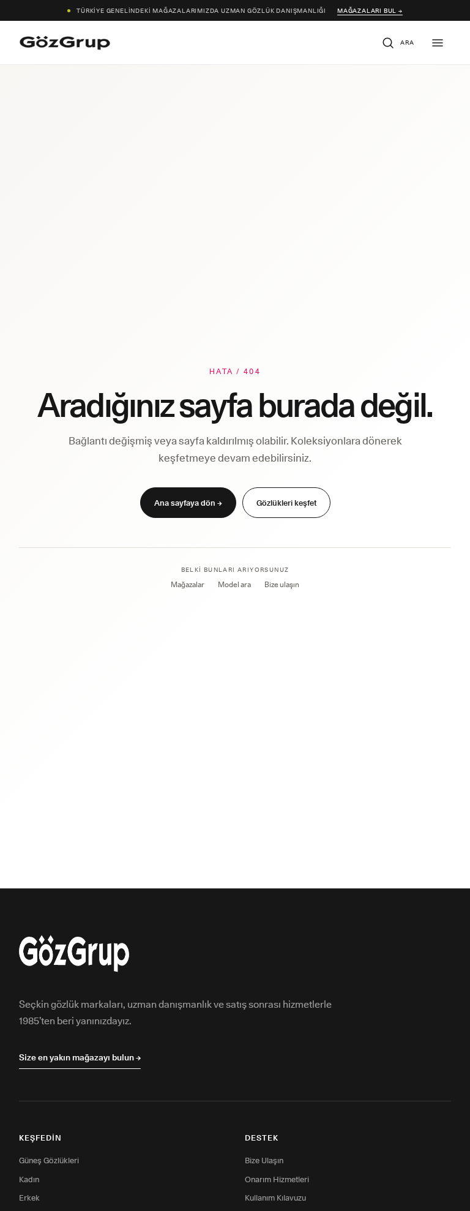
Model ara (234, 584)
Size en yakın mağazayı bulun (80, 1057)
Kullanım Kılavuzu (275, 1197)
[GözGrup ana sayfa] (65, 42)
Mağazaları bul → (370, 10)
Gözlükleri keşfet (286, 502)
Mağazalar (187, 584)
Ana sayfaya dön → (188, 502)
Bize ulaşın (281, 584)
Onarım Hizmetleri (277, 1179)
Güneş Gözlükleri (49, 1160)
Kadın (29, 1179)
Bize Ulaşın (264, 1160)
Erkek (29, 1197)
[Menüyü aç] (437, 42)
